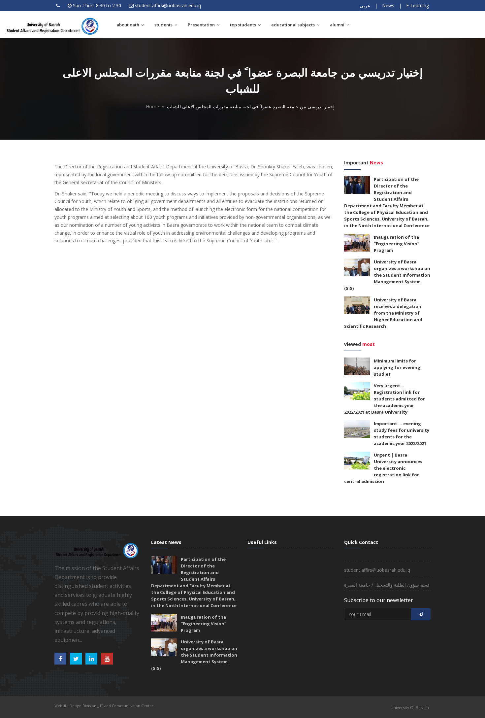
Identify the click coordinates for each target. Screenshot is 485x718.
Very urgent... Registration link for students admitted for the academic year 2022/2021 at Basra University (384, 399)
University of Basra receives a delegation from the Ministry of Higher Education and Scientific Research (383, 313)
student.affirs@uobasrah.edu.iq (168, 5)
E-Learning (417, 5)
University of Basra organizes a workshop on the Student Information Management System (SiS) (387, 275)
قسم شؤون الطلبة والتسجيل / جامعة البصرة (387, 585)
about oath (128, 25)
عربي (365, 5)
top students (243, 25)
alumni (337, 25)
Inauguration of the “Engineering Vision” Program (396, 243)
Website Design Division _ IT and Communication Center (103, 705)
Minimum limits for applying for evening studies (397, 367)
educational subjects (293, 25)
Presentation (202, 25)
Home (152, 106)
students (164, 25)
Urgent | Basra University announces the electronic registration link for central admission (383, 468)
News (388, 5)
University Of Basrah (410, 707)
